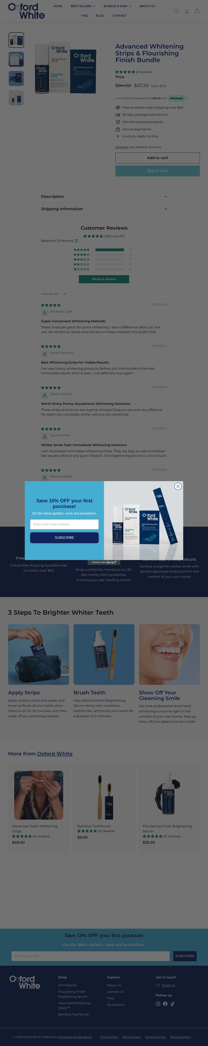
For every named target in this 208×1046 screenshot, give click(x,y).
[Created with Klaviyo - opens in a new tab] (104, 562)
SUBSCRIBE (64, 537)
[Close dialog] (178, 486)
